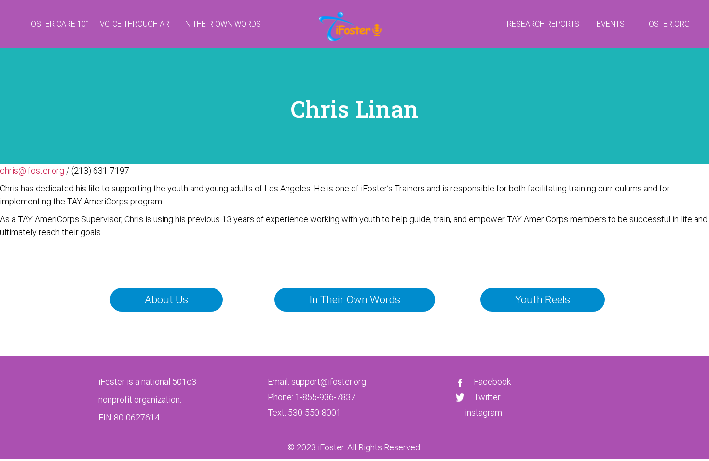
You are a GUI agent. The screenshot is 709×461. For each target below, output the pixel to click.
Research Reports (543, 23)
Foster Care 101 (58, 23)
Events (611, 23)
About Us (166, 300)
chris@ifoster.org (32, 170)
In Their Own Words (222, 23)
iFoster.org (666, 23)
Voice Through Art (136, 23)
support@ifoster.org (328, 382)
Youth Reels (542, 300)
